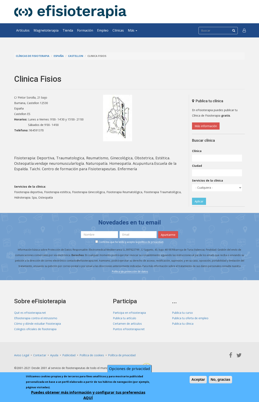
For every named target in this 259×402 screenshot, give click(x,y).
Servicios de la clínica (207, 180)
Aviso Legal (21, 355)
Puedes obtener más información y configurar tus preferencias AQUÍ (88, 395)
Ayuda (54, 355)
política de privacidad (150, 242)
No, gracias (220, 380)
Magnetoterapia (46, 30)
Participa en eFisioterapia (129, 313)
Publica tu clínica (182, 323)
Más (131, 30)
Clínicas (118, 30)
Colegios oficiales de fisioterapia (35, 329)
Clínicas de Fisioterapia (32, 56)
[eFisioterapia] (70, 11)
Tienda (68, 30)
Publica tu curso (182, 313)
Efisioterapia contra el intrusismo (35, 318)
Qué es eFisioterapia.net (30, 313)
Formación (85, 30)
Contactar (39, 355)
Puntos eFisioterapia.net (129, 329)
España (59, 56)
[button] (244, 30)
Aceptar (198, 380)
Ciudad (197, 166)
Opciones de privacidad (129, 368)
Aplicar (199, 201)
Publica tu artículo (124, 318)
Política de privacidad (122, 355)
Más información (206, 126)
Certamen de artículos (127, 323)
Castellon (75, 56)
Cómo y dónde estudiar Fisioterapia (37, 323)
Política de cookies (92, 355)
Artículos (23, 30)
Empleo (102, 30)
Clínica (197, 151)
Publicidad (68, 355)
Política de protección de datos (130, 271)
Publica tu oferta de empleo (190, 318)
